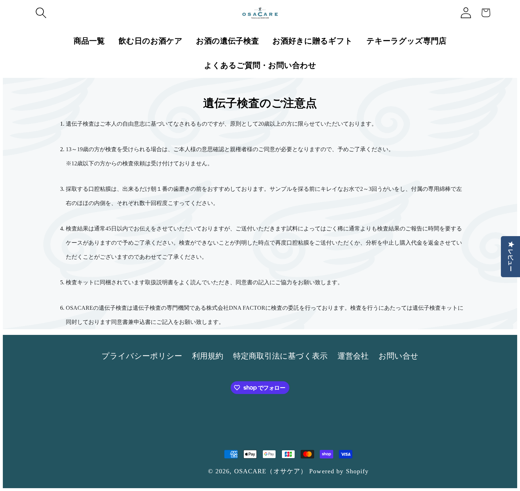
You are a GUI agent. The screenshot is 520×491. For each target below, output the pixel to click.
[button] (41, 13)
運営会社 (353, 356)
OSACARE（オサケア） (270, 471)
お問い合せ (398, 356)
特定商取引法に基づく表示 (280, 356)
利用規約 (207, 356)
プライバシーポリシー (142, 356)
